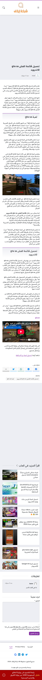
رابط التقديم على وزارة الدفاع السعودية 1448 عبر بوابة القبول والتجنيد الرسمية (22, 675)
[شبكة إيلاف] (21, 8)
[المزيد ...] (5, 369)
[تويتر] (13, 369)
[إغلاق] (3, 675)
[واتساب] (21, 369)
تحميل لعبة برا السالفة (24, 355)
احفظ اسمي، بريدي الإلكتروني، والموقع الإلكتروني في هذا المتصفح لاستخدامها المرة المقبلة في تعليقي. (22, 628)
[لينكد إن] (19, 654)
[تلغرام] (22, 654)
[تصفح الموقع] (38, 7)
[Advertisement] (21, 38)
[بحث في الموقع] (3, 7)
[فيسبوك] (36, 369)
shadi (33, 75)
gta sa (37, 318)
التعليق (37, 601)
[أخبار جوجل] (15, 654)
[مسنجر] (28, 369)
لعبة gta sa (10, 379)
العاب (21, 465)
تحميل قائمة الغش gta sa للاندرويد (27, 379)
